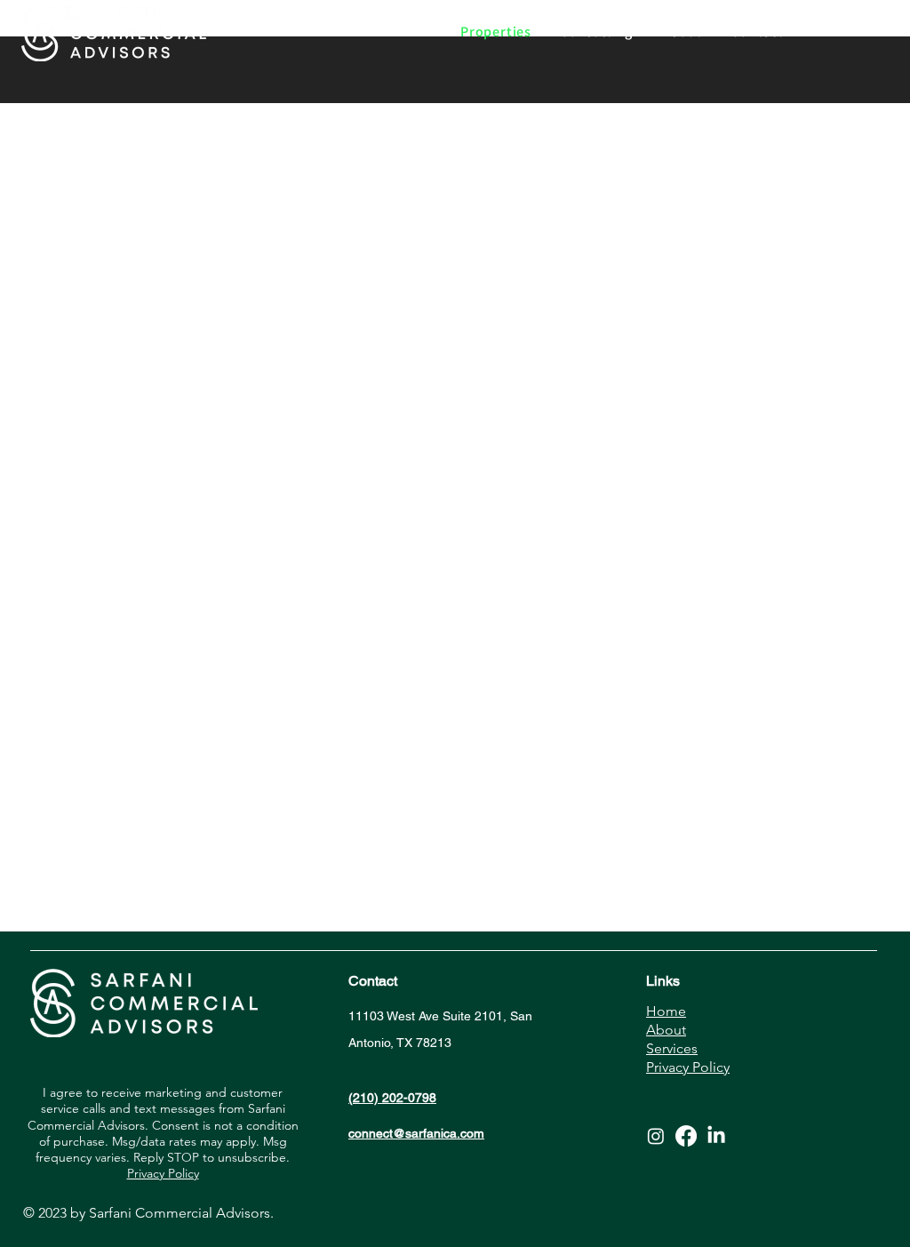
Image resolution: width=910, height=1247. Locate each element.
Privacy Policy (163, 1173)
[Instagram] (656, 1136)
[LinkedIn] (716, 1136)
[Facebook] (686, 1136)
